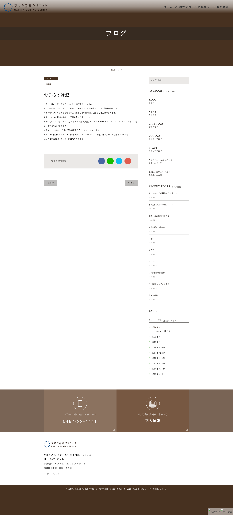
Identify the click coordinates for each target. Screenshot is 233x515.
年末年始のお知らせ (157, 227)
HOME (113, 70)
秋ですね (152, 261)
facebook (101, 161)
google (127, 161)
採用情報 (223, 7)
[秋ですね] (186, 263)
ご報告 (151, 239)
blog (49, 78)
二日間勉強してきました (159, 284)
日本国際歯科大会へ (157, 273)
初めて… (152, 250)
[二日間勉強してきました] (186, 286)
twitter (119, 161)
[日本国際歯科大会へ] (186, 275)
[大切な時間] (186, 297)
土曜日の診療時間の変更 (159, 216)
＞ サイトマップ (52, 474)
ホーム (168, 7)
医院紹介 (204, 7)
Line (110, 161)
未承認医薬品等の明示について (162, 204)
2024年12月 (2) (162, 331)
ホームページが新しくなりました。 (164, 193)
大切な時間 (153, 295)
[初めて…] (186, 252)
